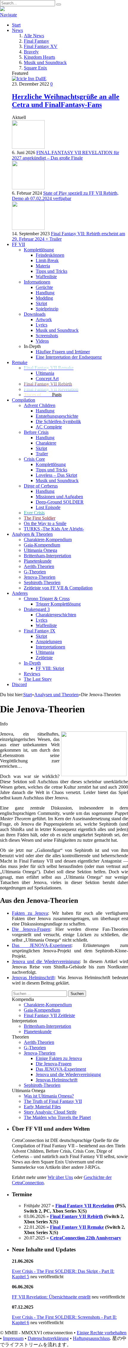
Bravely (31, 51)
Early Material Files (42, 1106)
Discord (19, 684)
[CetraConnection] (64, 9)
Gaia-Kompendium (42, 544)
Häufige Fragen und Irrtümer (63, 351)
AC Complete (49, 426)
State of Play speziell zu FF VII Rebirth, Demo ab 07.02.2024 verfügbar (65, 196)
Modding (44, 298)
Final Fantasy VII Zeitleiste (49, 1015)
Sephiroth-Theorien (42, 582)
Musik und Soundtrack (45, 62)
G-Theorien (35, 571)
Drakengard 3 (37, 609)
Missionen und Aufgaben (59, 496)
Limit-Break (47, 260)
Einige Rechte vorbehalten (102, 1332)
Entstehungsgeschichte (57, 416)
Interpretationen (50, 646)
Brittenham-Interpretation (47, 555)
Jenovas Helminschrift (33, 977)
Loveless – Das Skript (56, 475)
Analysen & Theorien (32, 534)
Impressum (13, 1338)
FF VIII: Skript (50, 668)
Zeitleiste (44, 657)
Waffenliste (46, 276)
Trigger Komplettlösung (58, 603)
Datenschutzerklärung (48, 1338)
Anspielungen (49, 641)
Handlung (45, 292)
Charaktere (46, 442)
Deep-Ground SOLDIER (60, 501)
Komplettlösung (51, 464)
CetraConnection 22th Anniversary (85, 1237)
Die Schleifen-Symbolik (58, 421)
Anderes (20, 593)
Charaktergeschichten (56, 614)
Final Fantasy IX (39, 630)
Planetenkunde (37, 561)
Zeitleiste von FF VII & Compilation (58, 587)
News (17, 30)
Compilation (23, 400)
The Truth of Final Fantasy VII (53, 1101)
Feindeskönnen (50, 255)
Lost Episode (48, 507)
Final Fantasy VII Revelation (84, 1205)
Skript (41, 303)
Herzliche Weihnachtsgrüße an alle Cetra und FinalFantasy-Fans (65, 101)
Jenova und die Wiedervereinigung (46, 961)
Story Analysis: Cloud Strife (50, 1112)
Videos (42, 340)
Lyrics (41, 324)
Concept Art (47, 378)
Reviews (32, 673)
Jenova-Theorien (39, 577)
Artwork (44, 319)
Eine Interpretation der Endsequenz (69, 357)
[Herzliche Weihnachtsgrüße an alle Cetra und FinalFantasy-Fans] (29, 78)
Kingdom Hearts (39, 57)
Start (16, 24)
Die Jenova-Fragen (31, 929)
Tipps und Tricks (51, 271)
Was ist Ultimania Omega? (49, 1095)
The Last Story (38, 679)
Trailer (42, 453)
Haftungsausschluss (91, 1338)
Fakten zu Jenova (30, 913)
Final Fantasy (36, 41)
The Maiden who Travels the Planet (57, 1117)
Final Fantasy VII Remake (77, 1227)
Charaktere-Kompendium (48, 539)
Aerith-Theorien (39, 566)
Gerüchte (44, 287)
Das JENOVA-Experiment (41, 945)
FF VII (18, 244)
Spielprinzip (47, 308)
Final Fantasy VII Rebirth (76, 1216)
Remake (19, 362)
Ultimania (45, 373)
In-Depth (32, 663)
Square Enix (35, 67)
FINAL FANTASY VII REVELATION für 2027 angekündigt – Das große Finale (65, 155)
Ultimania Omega (40, 550)
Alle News (34, 35)
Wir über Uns (60, 1177)
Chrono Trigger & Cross (47, 598)
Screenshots (47, 335)
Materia (43, 265)
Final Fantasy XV (40, 46)
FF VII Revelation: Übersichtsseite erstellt (51, 1296)
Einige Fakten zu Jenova (59, 1058)
